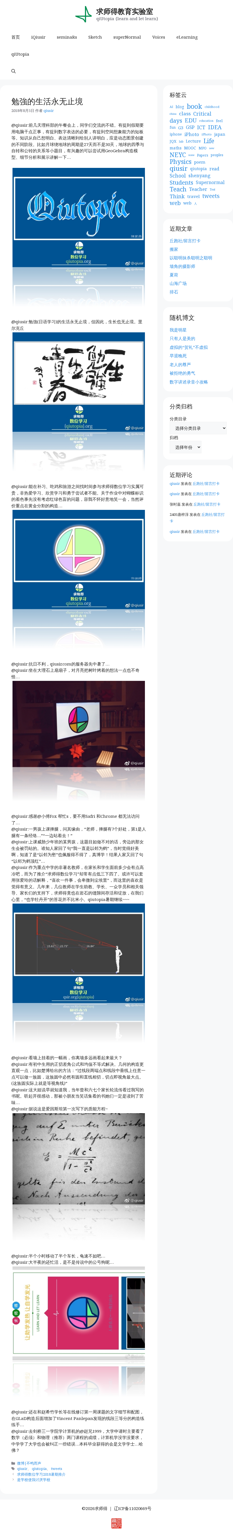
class (185, 113)
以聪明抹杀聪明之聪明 (191, 257)
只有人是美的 (182, 338)
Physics (181, 162)
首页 (15, 37)
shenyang (199, 175)
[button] (13, 71)
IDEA (215, 127)
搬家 (174, 249)
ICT (201, 127)
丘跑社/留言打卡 (185, 240)
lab (181, 141)
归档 (174, 437)
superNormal (127, 37)
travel (193, 196)
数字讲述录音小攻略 (189, 382)
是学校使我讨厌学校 (33, 1479)
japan (219, 134)
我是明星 (178, 330)
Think (177, 196)
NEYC (178, 155)
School (178, 175)
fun (173, 127)
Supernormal (210, 182)
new (211, 148)
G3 (180, 127)
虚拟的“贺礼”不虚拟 (189, 347)
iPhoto (191, 134)
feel (219, 120)
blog (180, 106)
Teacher (198, 189)
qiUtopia (20, 54)
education (206, 121)
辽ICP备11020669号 (132, 1508)
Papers (202, 155)
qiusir (22, 1468)
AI (171, 107)
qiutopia (39, 1468)
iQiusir (38, 37)
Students (181, 182)
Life (208, 141)
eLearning (187, 37)
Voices (158, 37)
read (214, 169)
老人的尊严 (180, 364)
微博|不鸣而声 (29, 1463)
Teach (178, 189)
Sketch (95, 37)
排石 (174, 292)
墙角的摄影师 (182, 266)
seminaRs (67, 37)
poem (199, 162)
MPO (203, 148)
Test (212, 189)
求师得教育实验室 (124, 11)
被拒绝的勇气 (182, 373)
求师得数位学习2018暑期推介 (41, 1474)
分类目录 (178, 419)
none (191, 155)
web (175, 203)
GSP (190, 127)
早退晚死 (178, 355)
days (176, 120)
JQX (173, 141)
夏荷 (174, 275)
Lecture (193, 141)
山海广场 (178, 283)
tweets (56, 1468)
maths (176, 148)
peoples (217, 155)
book (194, 106)
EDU (191, 120)
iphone (176, 134)
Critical (202, 113)
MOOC (190, 148)
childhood (212, 107)
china (173, 114)
